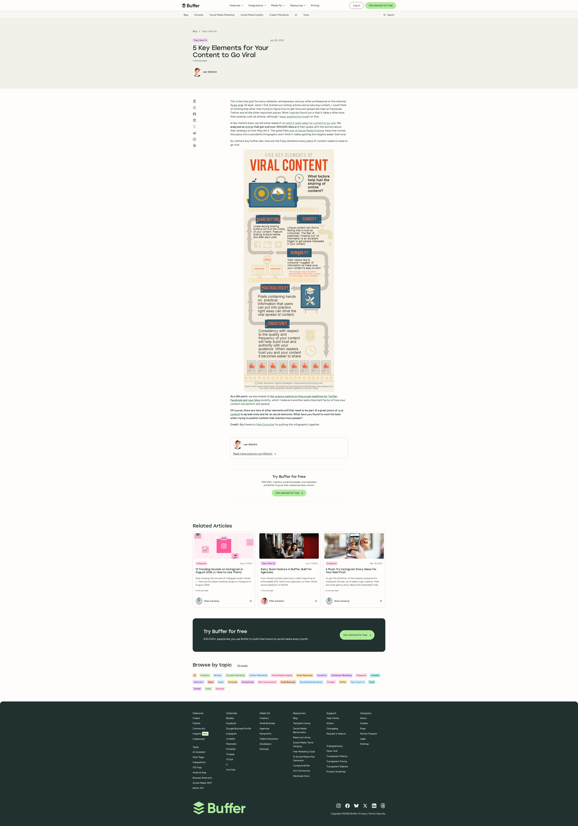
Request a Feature (336, 733)
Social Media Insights (252, 14)
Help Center (332, 718)
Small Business (267, 723)
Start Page (198, 757)
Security (380, 813)
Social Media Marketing (222, 14)
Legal (363, 738)
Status (330, 723)
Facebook (231, 723)
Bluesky (230, 718)
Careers (364, 723)
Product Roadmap (336, 771)
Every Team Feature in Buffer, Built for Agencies (286, 571)
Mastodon (231, 743)
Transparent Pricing (336, 761)
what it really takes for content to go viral (311, 123)
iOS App (197, 767)
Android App (199, 772)
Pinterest (231, 749)
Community (199, 728)
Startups (264, 749)
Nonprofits (265, 733)
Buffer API (198, 788)
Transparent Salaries (337, 766)
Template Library (302, 723)
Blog (186, 14)
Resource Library (302, 737)
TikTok (229, 759)
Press (363, 728)
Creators (264, 718)
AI (296, 14)
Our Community (301, 770)
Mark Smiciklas (265, 424)
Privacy (363, 813)
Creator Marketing (279, 14)
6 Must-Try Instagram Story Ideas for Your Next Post (351, 571)
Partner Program (368, 733)
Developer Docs (301, 775)
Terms (371, 813)
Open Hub (331, 750)
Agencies (264, 728)
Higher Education (269, 738)
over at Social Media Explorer (306, 130)
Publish (196, 723)
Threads (230, 754)
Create (196, 718)
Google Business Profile (238, 728)
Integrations (199, 762)
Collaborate (199, 738)
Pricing (315, 5)
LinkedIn (230, 738)
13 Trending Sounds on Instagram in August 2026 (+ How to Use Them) (219, 571)
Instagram (231, 733)
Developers (265, 743)
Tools (306, 14)
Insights (200, 733)
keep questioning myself (295, 116)
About (363, 718)
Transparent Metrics (336, 756)
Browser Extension (202, 777)
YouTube (230, 769)
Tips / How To (209, 31)
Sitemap (364, 743)
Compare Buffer (301, 765)
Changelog (332, 728)
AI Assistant (199, 752)
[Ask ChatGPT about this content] (194, 139)
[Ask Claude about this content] (194, 145)
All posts (198, 14)
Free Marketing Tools (304, 751)
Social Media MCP (202, 782)
